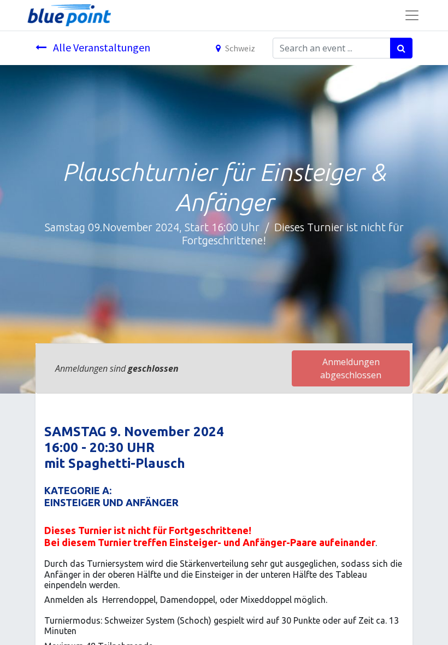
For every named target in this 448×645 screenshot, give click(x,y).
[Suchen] (401, 48)
